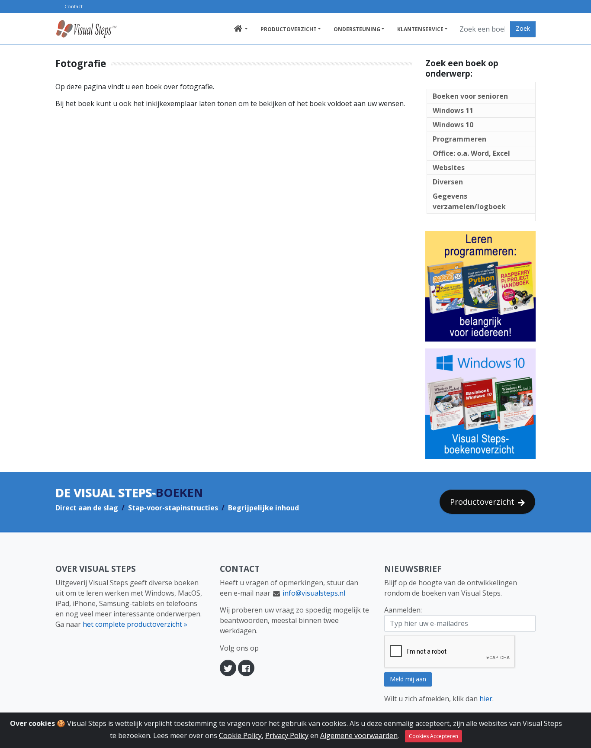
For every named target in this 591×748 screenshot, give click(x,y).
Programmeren (459, 139)
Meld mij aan (408, 679)
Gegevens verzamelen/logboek (469, 201)
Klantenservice (420, 29)
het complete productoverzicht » (135, 624)
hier (485, 698)
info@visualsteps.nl (314, 593)
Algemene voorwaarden (359, 735)
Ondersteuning (357, 29)
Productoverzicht (288, 29)
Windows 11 (453, 110)
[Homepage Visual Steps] (95, 29)
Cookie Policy (240, 735)
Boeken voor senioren (470, 96)
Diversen (448, 182)
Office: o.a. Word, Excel (471, 153)
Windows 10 (453, 124)
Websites (449, 167)
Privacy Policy (286, 735)
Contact (73, 6)
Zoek (523, 28)
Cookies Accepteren (433, 736)
